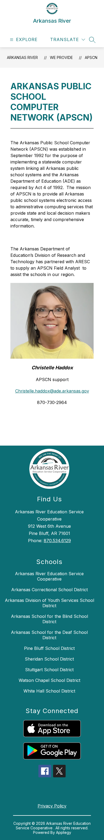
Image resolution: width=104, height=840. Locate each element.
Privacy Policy (52, 806)
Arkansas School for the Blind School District (49, 619)
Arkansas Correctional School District (49, 589)
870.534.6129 (57, 540)
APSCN (91, 57)
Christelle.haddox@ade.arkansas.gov (52, 391)
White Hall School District (49, 691)
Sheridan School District (49, 659)
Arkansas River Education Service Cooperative (49, 576)
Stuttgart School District (49, 669)
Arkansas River (22, 57)
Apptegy (63, 832)
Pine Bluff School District (49, 648)
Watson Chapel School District (49, 680)
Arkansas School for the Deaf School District (49, 635)
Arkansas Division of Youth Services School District (49, 603)
